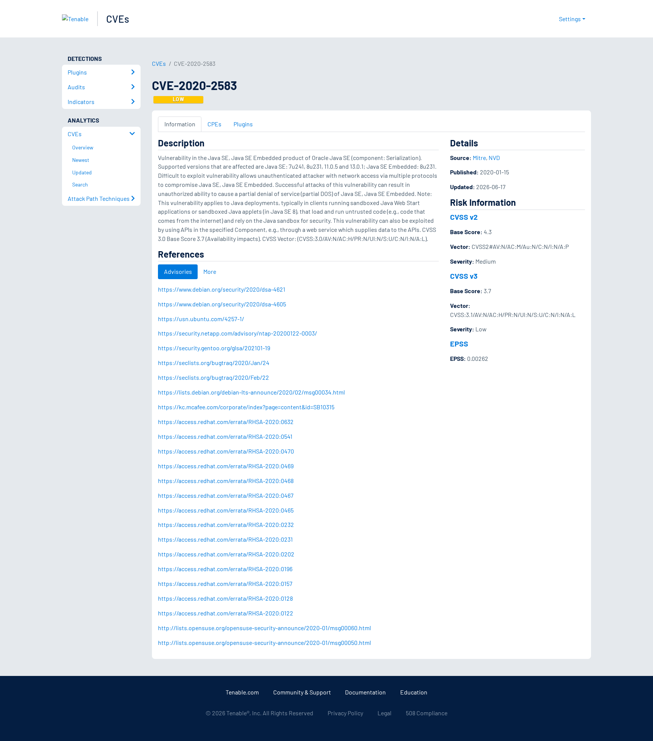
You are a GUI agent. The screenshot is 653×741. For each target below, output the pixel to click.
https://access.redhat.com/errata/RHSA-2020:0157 (225, 583)
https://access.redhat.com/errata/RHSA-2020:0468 (226, 480)
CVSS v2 (464, 216)
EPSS (459, 343)
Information (179, 123)
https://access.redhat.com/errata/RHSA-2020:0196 (225, 568)
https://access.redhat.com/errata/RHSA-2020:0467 (226, 495)
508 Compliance (426, 712)
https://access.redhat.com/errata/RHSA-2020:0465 (226, 510)
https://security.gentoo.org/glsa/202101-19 (214, 347)
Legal (384, 712)
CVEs (117, 19)
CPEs (214, 123)
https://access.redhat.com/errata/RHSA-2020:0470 (226, 451)
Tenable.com (242, 692)
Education (413, 692)
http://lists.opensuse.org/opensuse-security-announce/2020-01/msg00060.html (264, 627)
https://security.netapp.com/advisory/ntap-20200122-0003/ (237, 333)
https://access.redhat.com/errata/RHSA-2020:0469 (226, 465)
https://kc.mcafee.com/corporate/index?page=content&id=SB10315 (246, 406)
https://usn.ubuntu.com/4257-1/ (201, 318)
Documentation (365, 692)
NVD (494, 157)
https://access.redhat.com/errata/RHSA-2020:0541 (225, 436)
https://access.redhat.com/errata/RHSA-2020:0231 (225, 539)
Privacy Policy (345, 712)
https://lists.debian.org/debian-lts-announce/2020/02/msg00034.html (251, 392)
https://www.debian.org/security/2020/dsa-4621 (221, 289)
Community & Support (302, 692)
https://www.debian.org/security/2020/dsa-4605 (222, 304)
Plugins (243, 123)
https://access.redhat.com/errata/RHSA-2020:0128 (225, 598)
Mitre (479, 157)
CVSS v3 (464, 275)
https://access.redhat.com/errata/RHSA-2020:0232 (226, 524)
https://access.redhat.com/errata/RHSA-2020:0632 (226, 421)
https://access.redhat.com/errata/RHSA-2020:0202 (226, 554)
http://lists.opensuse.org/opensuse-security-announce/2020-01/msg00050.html (264, 642)
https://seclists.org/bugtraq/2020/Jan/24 (213, 362)
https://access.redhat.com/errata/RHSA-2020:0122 (225, 613)
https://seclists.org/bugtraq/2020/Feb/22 (213, 377)
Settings (570, 18)
